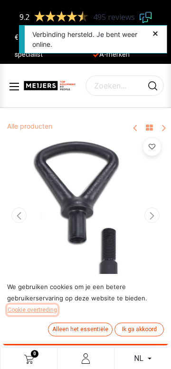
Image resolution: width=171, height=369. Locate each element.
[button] (19, 215)
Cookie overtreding (32, 310)
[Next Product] (163, 128)
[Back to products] (149, 128)
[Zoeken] (153, 85)
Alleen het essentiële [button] (80, 329)
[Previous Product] (135, 128)
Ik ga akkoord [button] (139, 329)
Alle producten (29, 126)
